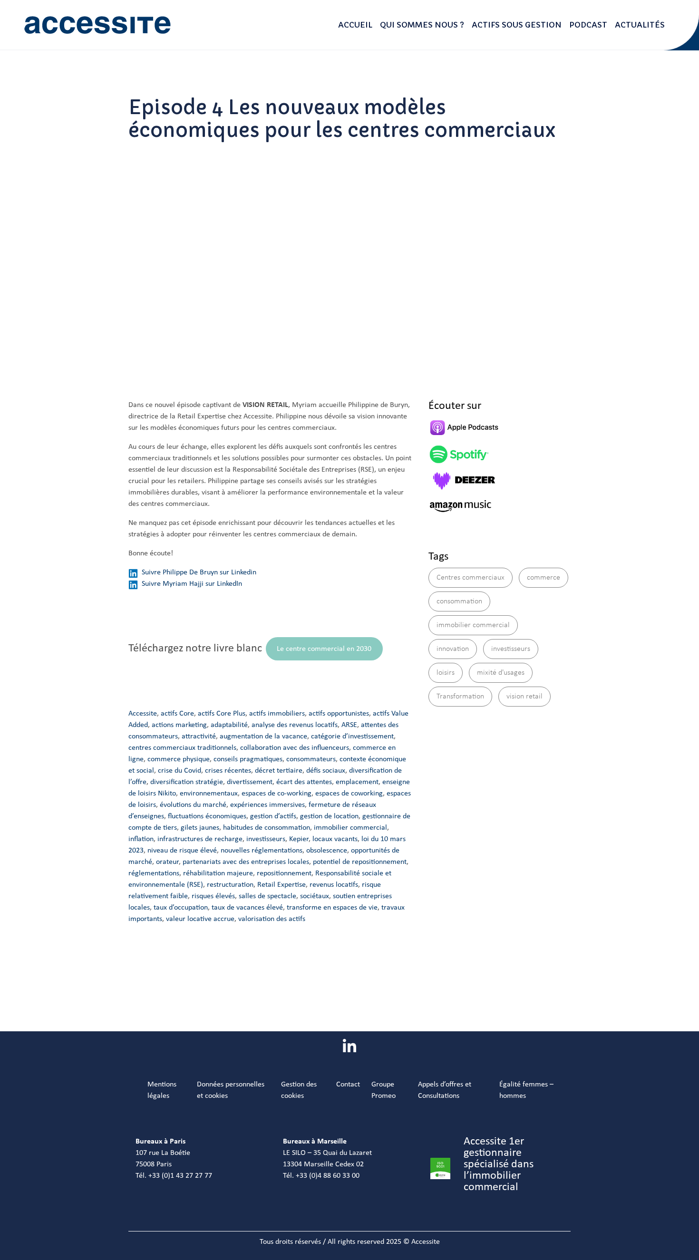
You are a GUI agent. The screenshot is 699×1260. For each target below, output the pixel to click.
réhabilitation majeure (218, 873)
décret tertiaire (278, 771)
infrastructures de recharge (200, 839)
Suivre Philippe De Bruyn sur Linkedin (199, 572)
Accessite (142, 713)
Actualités (640, 24)
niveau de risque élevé (182, 850)
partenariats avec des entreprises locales (246, 862)
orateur (167, 862)
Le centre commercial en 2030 (324, 649)
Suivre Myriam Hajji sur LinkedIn (192, 584)
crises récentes (228, 771)
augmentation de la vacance (263, 736)
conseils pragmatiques (248, 759)
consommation (459, 601)
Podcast (588, 24)
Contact (348, 1084)
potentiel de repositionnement (360, 862)
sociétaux (314, 896)
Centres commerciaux (471, 578)
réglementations (153, 873)
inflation (141, 839)
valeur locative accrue (200, 919)
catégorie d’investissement (352, 736)
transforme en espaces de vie (332, 907)
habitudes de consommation (266, 828)
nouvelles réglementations (261, 850)
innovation (453, 649)
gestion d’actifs (273, 816)
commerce (543, 578)
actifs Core (177, 713)
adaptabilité (229, 725)
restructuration (230, 885)
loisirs (446, 673)
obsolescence (326, 850)
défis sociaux (325, 771)
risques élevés (213, 896)
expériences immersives (267, 805)
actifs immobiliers (277, 713)
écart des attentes (304, 782)
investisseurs (265, 839)
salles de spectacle (267, 896)
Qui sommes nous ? (422, 24)
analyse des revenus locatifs (295, 725)
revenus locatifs (334, 885)
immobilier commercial (350, 828)
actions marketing (179, 725)
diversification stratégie (186, 782)
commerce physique (178, 759)
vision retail (524, 696)
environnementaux (209, 793)
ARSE (349, 725)
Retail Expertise (281, 885)
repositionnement (284, 873)
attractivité (199, 736)
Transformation (460, 696)
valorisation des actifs (271, 919)
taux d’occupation (181, 907)
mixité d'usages (500, 673)
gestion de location (329, 816)
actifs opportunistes (339, 713)
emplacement (357, 782)
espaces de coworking (349, 793)
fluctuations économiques (207, 816)
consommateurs (311, 759)
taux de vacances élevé (247, 907)
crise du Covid (179, 771)
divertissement (249, 782)
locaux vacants (335, 839)
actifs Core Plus (221, 713)
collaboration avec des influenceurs (294, 748)
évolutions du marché (193, 805)
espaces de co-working (276, 793)
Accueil (355, 24)
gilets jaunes (200, 828)
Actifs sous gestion (517, 24)
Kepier (299, 839)
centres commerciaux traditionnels (182, 748)
